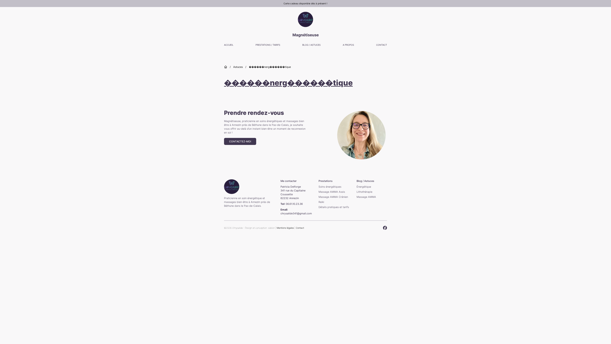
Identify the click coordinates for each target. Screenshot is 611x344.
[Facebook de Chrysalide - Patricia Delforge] (385, 228)
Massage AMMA (366, 196)
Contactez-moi (240, 141)
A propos (348, 44)
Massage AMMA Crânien (333, 196)
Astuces (238, 66)
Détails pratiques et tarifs (334, 207)
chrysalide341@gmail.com (296, 213)
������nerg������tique (270, 66)
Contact (381, 44)
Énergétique (364, 186)
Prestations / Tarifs (268, 44)
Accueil (228, 44)
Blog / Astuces (311, 44)
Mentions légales (285, 227)
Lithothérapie (364, 191)
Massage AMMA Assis (332, 191)
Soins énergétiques (330, 186)
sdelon (271, 227)
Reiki (321, 202)
